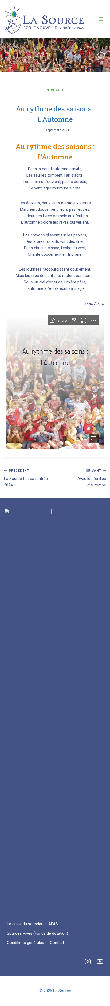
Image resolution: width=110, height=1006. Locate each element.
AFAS (53, 924)
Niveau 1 (54, 90)
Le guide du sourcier (24, 924)
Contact (57, 942)
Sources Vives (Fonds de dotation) (37, 933)
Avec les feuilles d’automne (91, 478)
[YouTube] (100, 961)
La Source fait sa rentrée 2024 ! (26, 478)
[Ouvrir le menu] (101, 19)
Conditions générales (25, 942)
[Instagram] (87, 961)
